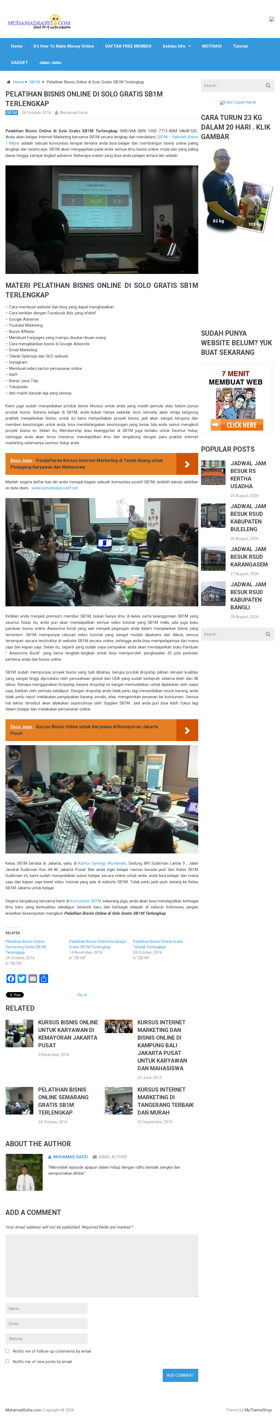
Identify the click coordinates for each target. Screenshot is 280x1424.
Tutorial (240, 46)
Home (16, 46)
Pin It (82, 995)
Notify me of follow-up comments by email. (52, 1351)
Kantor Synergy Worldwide (102, 863)
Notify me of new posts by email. (42, 1361)
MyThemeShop (258, 1410)
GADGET (19, 62)
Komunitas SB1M (85, 901)
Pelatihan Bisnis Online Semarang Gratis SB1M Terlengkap (25, 947)
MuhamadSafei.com (23, 1410)
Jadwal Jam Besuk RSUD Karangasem (249, 557)
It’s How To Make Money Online (64, 46)
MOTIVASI (212, 46)
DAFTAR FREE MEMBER (128, 46)
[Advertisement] (237, 286)
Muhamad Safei (74, 112)
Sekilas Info (174, 46)
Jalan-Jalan (50, 62)
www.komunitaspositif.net (54, 488)
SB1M (35, 82)
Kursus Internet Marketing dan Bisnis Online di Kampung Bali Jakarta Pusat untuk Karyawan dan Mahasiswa (162, 1045)
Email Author (113, 1156)
